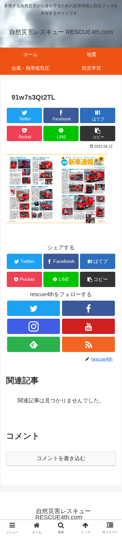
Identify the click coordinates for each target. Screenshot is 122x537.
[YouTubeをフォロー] (88, 326)
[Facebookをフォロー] (88, 308)
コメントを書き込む (61, 458)
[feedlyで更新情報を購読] (33, 344)
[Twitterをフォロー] (33, 308)
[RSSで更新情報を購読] (88, 344)
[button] (97, 133)
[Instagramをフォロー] (33, 326)
